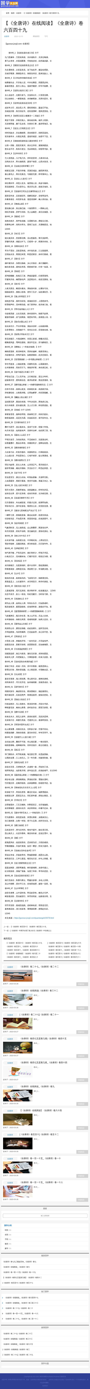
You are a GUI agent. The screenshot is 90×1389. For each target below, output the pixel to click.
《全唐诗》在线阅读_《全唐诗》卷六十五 (17, 1344)
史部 (8, 1235)
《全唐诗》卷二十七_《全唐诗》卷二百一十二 (21, 1319)
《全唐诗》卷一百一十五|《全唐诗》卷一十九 (19, 1272)
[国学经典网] (9, 6)
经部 (8, 1230)
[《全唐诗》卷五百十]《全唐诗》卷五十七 (17, 1283)
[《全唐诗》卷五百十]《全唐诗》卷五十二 (39, 1134)
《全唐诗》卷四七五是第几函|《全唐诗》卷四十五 (43, 1038)
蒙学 (8, 1248)
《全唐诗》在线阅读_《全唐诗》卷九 (37, 1086)
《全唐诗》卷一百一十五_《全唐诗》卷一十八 (41, 1182)
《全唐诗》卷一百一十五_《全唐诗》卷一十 (40, 1158)
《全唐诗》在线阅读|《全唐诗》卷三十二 (39, 990)
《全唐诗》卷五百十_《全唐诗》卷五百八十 (22, 957)
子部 (8, 1239)
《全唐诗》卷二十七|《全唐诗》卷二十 (19, 1308)
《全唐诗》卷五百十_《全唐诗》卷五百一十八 (64, 950)
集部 (12, 13)
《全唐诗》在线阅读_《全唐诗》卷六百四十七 (21, 1298)
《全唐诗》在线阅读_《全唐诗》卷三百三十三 (21, 1303)
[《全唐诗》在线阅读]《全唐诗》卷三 (16, 1349)
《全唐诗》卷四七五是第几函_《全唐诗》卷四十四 (43, 1062)
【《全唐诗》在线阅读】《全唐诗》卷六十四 (41, 1110)
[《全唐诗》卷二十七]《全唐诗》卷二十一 (39, 1014)
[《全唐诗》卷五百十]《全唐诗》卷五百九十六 (64, 943)
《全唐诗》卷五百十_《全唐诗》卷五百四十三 (23, 950)
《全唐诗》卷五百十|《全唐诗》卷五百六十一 (64, 957)
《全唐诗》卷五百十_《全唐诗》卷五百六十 (22, 946)
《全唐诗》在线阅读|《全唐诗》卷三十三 (17, 1339)
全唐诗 (18, 13)
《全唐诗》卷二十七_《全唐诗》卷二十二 (39, 966)
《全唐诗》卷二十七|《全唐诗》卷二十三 (17, 1333)
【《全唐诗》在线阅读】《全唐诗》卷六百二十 (23, 953)
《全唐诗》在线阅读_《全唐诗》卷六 (16, 1267)
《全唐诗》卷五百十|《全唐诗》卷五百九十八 (64, 953)
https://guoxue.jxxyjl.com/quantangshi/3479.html (34, 918)
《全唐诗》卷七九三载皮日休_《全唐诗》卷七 (19, 1262)
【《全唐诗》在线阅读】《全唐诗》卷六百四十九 (41, 13)
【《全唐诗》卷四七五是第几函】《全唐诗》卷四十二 (22, 1277)
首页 (7, 13)
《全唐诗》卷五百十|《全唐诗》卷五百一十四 (64, 946)
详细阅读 (81, 984)
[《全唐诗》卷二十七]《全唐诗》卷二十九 (17, 1355)
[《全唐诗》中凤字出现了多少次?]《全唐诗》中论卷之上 (30, 931)
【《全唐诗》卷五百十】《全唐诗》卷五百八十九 (28, 927)
